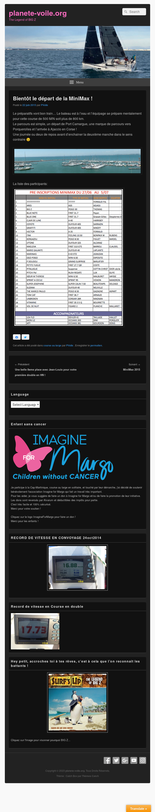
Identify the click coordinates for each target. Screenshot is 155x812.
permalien (96, 345)
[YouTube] (133, 760)
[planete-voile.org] (77, 77)
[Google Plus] (124, 760)
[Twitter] (116, 760)
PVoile (44, 105)
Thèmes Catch (90, 776)
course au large (52, 345)
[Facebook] (107, 760)
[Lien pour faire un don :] (64, 483)
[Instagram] (142, 760)
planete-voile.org (38, 12)
